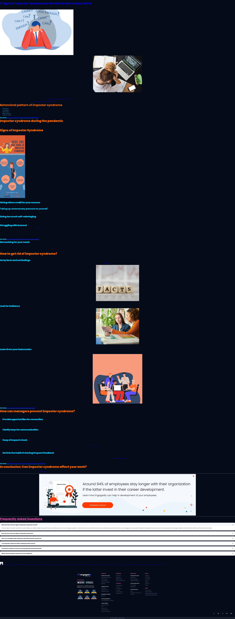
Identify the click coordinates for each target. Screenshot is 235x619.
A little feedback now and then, (120, 458)
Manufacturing (119, 578)
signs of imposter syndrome (94, 564)
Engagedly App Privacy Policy (151, 593)
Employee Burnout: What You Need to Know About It (23, 239)
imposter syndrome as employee (41, 564)
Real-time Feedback (105, 582)
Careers (146, 580)
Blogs (131, 591)
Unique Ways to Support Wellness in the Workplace (23, 117)
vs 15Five (118, 587)
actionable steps (106, 263)
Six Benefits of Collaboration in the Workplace (21, 408)
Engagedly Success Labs (135, 592)
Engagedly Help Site (134, 580)
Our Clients (147, 577)
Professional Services (120, 580)
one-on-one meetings (93, 445)
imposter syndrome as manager (55, 564)
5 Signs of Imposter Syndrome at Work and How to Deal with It (46, 3)
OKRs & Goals (104, 578)
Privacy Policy (148, 590)
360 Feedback (104, 580)
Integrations (132, 577)
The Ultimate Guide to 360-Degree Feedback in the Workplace (26, 463)
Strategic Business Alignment (28, 564)
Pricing (146, 585)
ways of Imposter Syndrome (152, 564)
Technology (118, 575)
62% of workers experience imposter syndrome (57, 98)
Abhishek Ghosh (6, 564)
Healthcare (118, 577)
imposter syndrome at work (68, 564)
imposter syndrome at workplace (81, 564)
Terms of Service (148, 591)
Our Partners (147, 578)
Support (146, 582)
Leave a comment (162, 564)
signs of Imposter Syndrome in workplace (125, 564)
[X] (214, 613)
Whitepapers (133, 586)
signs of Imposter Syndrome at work (108, 564)
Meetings (103, 583)
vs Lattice (118, 590)
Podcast (132, 594)
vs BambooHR (119, 593)
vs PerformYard (119, 591)
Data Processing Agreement (151, 595)
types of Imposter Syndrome (140, 564)
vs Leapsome (119, 588)
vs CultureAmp (119, 585)
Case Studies (133, 585)
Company (147, 575)
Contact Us (147, 583)
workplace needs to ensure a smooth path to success (44, 101)
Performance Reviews (106, 577)
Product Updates (134, 578)
